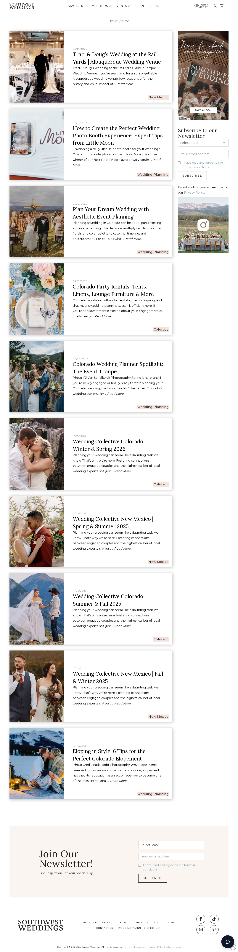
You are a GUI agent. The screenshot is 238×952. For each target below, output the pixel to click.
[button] (78, 6)
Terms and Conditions (135, 946)
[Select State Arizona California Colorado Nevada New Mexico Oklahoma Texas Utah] (203, 143)
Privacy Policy (194, 192)
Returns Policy (173, 946)
